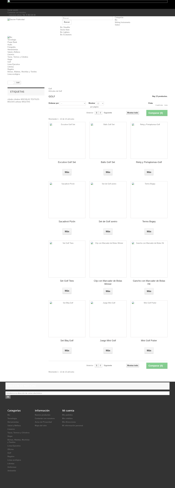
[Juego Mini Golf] (108, 319)
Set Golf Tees (67, 281)
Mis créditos (67, 418)
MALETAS (26, 102)
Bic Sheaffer (65, 27)
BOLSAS (11, 102)
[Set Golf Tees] (67, 259)
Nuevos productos (42, 415)
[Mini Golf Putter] (149, 319)
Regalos (11, 69)
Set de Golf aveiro (108, 221)
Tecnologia (12, 40)
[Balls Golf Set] (108, 140)
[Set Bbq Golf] (67, 319)
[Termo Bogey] (149, 200)
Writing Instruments (122, 22)
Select (117, 25)
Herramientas (13, 50)
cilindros (17, 99)
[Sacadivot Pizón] (67, 200)
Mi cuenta (68, 410)
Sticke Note (64, 30)
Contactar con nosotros (17, 12)
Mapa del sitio (41, 426)
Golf (9, 62)
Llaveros (11, 54)
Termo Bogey (149, 221)
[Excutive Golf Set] (67, 140)
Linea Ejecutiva (14, 64)
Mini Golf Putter (149, 340)
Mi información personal (72, 426)
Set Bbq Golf (66, 340)
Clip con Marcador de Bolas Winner (108, 282)
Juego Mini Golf (108, 340)
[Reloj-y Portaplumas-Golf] (149, 140)
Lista (165, 105)
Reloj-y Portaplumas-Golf (149, 162)
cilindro (11, 99)
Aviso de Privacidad (43, 422)
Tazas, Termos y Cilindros (18, 57)
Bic (116, 20)
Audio (10, 45)
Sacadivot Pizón (67, 221)
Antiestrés (12, 471)
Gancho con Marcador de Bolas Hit (149, 282)
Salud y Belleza (14, 52)
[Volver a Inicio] (10, 82)
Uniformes (12, 467)
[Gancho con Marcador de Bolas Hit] (149, 259)
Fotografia (11, 47)
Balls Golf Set (108, 162)
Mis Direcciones (69, 422)
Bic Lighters (65, 32)
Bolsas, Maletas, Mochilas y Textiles (22, 72)
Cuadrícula (159, 105)
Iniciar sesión (13, 10)
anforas (18, 102)
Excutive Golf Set (67, 162)
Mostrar (92, 103)
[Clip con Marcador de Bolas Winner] (108, 259)
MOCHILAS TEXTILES (30, 99)
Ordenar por (54, 103)
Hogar (10, 59)
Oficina (11, 449)
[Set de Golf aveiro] (108, 200)
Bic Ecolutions (66, 35)
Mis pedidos (67, 415)
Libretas (11, 67)
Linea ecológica (14, 74)
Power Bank (12, 42)
